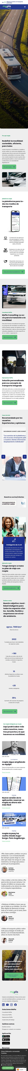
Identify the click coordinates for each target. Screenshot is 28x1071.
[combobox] (21, 1069)
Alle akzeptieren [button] (7, 1068)
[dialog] (14, 1060)
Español (21, 1069)
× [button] (26, 1050)
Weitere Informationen (18, 1063)
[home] (6, 6)
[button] (24, 6)
